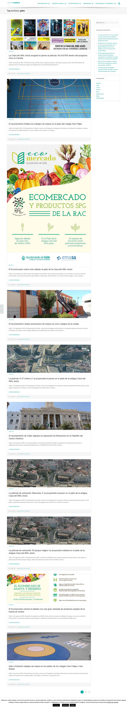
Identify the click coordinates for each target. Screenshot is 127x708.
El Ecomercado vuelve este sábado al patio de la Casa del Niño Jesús (40, 269)
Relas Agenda (100, 98)
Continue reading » (14, 69)
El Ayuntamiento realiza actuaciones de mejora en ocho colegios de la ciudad (44, 324)
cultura (98, 87)
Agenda (98, 83)
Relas (97, 96)
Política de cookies (112, 702)
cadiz (97, 85)
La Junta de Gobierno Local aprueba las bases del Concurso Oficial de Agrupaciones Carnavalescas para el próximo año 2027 (108, 37)
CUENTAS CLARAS (58, 3)
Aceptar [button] (73, 705)
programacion (100, 94)
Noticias (11, 51)
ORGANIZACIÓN (42, 3)
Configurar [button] (56, 705)
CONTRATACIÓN (73, 3)
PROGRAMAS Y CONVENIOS (105, 3)
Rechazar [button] (65, 705)
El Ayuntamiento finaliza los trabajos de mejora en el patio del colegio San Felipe (45, 124)
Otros (97, 91)
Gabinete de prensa (24, 73)
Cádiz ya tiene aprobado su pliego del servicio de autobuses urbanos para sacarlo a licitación (107, 63)
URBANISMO (87, 3)
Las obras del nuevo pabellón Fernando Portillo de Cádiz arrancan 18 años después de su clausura (108, 69)
